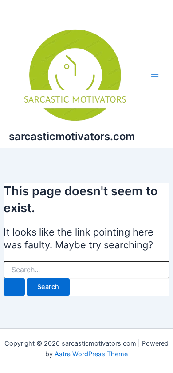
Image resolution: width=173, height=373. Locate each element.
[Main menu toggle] (154, 74)
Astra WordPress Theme (91, 354)
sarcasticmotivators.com (72, 136)
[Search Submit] (14, 287)
